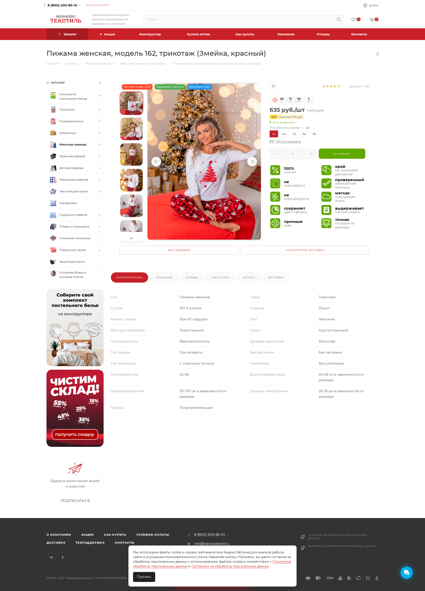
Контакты (124, 542)
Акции (87, 534)
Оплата (249, 277)
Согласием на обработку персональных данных (230, 566)
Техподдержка (90, 542)
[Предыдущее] (156, 161)
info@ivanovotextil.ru (211, 543)
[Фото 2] (131, 129)
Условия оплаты (152, 534)
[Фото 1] (131, 103)
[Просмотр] (204, 161)
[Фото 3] (131, 154)
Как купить (221, 277)
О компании (58, 534)
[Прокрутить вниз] (131, 237)
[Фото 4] (131, 180)
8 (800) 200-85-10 (62, 5)
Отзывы (192, 277)
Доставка (276, 277)
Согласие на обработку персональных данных (337, 537)
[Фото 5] (131, 206)
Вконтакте (51, 557)
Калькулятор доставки (305, 250)
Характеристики (129, 277)
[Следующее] (252, 161)
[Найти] (338, 19)
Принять (144, 577)
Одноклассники (62, 557)
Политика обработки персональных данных (342, 546)
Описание (164, 277)
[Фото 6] (131, 231)
